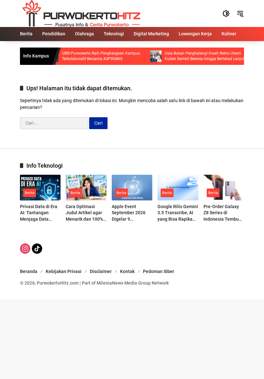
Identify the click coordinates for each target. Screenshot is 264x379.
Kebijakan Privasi (63, 271)
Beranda (28, 271)
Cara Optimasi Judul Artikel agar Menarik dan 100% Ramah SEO (84, 213)
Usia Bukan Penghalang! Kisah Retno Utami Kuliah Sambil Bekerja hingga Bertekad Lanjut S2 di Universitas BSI (200, 56)
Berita (29, 193)
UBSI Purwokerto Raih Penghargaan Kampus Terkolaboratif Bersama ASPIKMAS (97, 56)
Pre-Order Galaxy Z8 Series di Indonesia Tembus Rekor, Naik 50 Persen (222, 213)
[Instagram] (25, 248)
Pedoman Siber (158, 271)
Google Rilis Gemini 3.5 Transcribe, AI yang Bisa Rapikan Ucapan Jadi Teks (177, 213)
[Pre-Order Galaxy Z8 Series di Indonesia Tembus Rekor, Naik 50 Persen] (223, 187)
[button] (226, 13)
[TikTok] (37, 248)
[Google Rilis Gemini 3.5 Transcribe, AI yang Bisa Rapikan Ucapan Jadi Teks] (177, 187)
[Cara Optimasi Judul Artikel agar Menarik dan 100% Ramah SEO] (86, 187)
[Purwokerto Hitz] (80, 13)
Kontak (127, 271)
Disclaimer (101, 271)
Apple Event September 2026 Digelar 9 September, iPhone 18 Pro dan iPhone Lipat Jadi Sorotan (131, 213)
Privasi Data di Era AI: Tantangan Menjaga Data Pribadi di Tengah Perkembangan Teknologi (38, 213)
